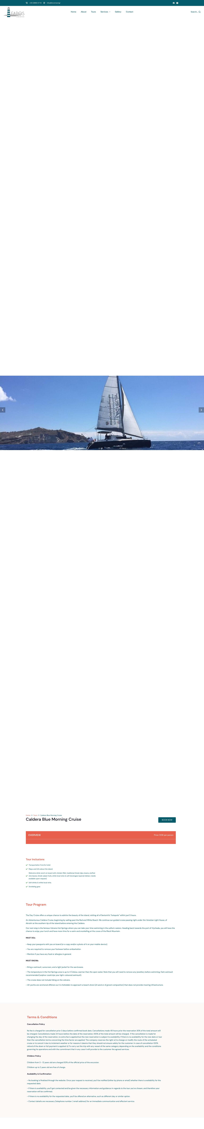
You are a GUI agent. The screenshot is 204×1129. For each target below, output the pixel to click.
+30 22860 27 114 (35, 3)
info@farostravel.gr (53, 3)
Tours (93, 12)
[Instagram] (177, 3)
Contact (129, 12)
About (83, 12)
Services (104, 12)
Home (73, 12)
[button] (2, 410)
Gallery (118, 12)
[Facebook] (174, 3)
